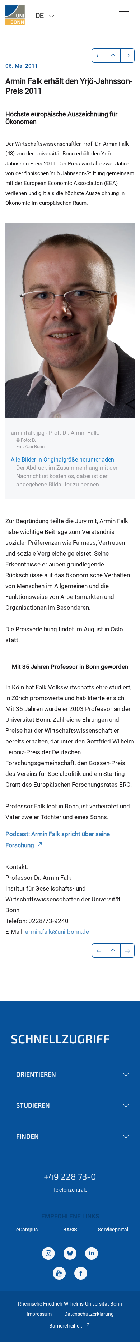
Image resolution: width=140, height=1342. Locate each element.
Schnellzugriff (60, 1038)
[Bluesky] (70, 1254)
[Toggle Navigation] (124, 14)
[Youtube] (59, 1274)
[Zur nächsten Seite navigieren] (127, 55)
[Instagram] (48, 1254)
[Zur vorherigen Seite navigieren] (99, 55)
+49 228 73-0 (70, 1176)
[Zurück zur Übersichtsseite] (113, 55)
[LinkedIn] (91, 1254)
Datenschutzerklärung (89, 1314)
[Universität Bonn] (15, 15)
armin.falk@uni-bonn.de (57, 931)
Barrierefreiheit (65, 1326)
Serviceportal (113, 1229)
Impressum (39, 1314)
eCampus (27, 1229)
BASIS (70, 1229)
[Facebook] (80, 1274)
